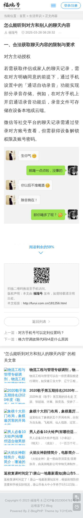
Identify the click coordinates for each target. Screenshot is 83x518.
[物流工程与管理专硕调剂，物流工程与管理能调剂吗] (15, 375)
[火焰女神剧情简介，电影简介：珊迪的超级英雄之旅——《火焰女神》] (15, 458)
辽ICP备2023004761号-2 (60, 500)
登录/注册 (70, 5)
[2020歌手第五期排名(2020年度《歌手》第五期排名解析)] (15, 396)
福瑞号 (13, 32)
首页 (22, 16)
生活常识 (35, 16)
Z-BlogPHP (35, 511)
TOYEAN (66, 511)
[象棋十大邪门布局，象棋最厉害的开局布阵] (15, 417)
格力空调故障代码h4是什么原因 (43, 339)
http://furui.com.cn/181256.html (45, 303)
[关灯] (77, 507)
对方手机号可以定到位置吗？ (41, 333)
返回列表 (39, 321)
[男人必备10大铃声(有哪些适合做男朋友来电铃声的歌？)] (15, 437)
